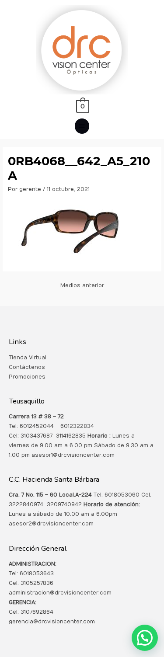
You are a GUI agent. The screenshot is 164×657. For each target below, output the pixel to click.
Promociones (27, 377)
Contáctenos (27, 367)
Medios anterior (82, 285)
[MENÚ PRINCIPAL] (82, 126)
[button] (145, 638)
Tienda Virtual (27, 358)
